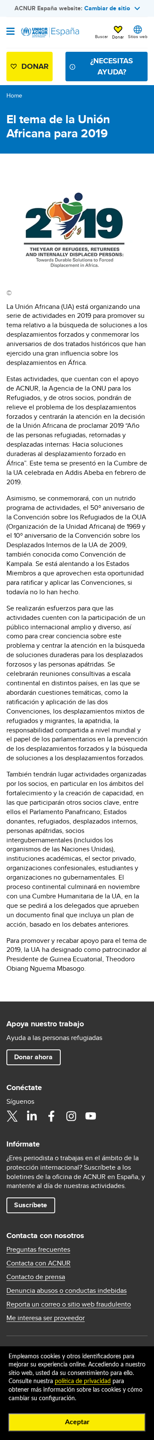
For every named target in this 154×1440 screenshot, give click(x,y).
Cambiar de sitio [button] (107, 8)
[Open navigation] (10, 32)
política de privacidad (83, 1381)
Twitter (12, 1116)
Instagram (71, 1116)
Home (14, 95)
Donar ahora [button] (33, 1057)
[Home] (50, 32)
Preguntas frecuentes (38, 1249)
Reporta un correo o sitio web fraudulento (68, 1304)
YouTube (90, 1116)
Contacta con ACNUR (38, 1263)
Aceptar (77, 1422)
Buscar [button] (101, 36)
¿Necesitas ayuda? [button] (111, 66)
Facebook (51, 1116)
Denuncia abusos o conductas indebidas (66, 1290)
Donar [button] (118, 37)
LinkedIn (31, 1116)
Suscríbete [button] (30, 1205)
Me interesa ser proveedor (45, 1318)
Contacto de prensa (35, 1277)
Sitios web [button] (138, 36)
